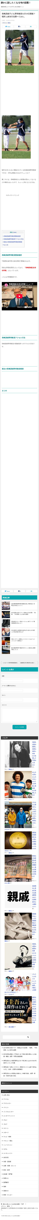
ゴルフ (5, 1124)
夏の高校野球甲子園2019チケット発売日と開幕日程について (23, 648)
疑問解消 (6, 1182)
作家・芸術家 (11, 1026)
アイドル (10, 994)
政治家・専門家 (7, 1174)
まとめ (5, 245)
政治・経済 (6, 1170)
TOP (13, 1204)
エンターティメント (9, 1116)
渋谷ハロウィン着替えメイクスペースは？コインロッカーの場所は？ (23, 639)
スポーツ (6, 1132)
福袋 (4, 1186)
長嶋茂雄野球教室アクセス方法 (13, 239)
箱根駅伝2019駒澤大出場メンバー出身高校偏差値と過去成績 (29, 662)
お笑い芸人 (6, 1095)
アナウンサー (7, 829)
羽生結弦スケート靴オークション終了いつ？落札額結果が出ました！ (23, 622)
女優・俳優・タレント (9, 1165)
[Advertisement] (19, 95)
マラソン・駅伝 (6, 23)
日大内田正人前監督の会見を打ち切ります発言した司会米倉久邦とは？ (23, 631)
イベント (6, 1107)
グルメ (5, 1120)
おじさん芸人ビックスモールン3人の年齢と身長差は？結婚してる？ (34, 783)
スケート (6, 1128)
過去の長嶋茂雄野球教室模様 (12, 242)
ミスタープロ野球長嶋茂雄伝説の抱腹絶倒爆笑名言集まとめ (11, 662)
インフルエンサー (8, 1111)
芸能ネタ (10, 769)
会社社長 (6, 1157)
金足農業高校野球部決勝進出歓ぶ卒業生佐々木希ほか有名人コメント (23, 604)
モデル (5, 1149)
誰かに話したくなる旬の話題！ (16, 2)
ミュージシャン (7, 1145)
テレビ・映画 (7, 1136)
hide (15, 232)
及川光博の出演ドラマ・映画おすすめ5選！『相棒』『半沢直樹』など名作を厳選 (23, 613)
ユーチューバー (7, 1153)
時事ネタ (10, 852)
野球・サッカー (7, 1195)
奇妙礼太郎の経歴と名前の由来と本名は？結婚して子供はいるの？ (34, 753)
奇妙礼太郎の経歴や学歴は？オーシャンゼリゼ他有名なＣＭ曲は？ (34, 955)
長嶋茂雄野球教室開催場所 (12, 236)
